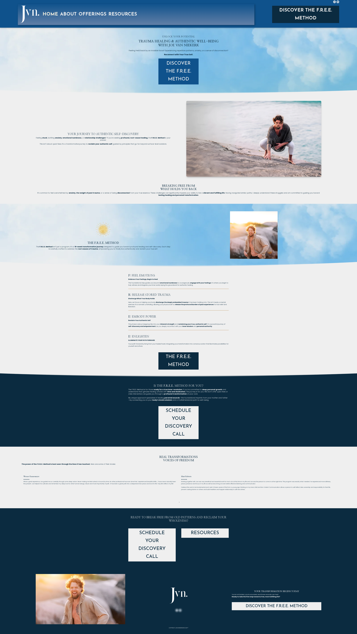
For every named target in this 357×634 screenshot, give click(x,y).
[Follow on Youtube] (338, 2)
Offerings (92, 14)
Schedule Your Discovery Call (178, 422)
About (68, 14)
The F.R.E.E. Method (178, 361)
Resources (205, 533)
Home (50, 14)
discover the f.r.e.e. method (178, 71)
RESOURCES (122, 14)
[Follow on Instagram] (334, 2)
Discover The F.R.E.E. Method (276, 606)
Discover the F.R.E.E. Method (305, 14)
